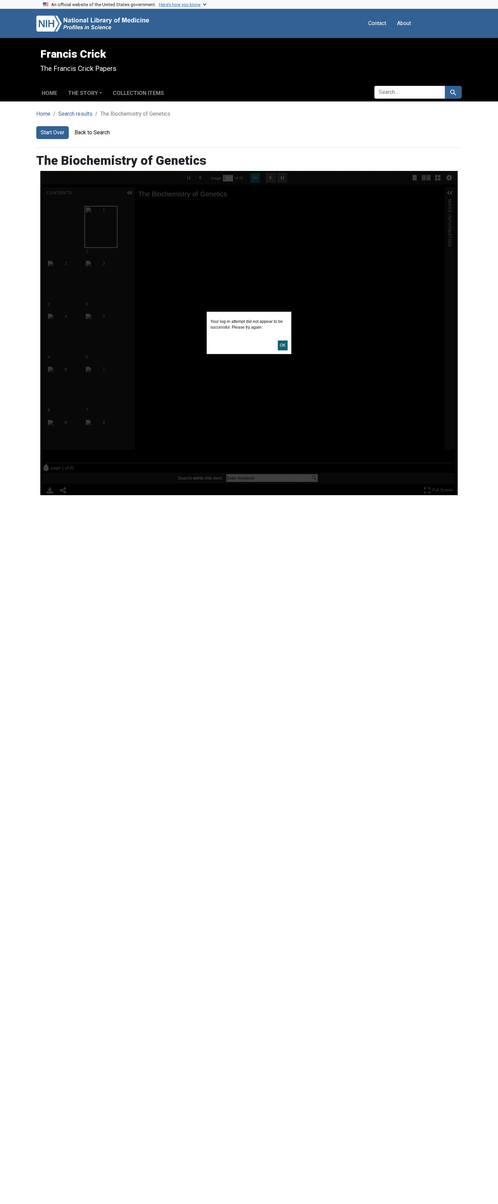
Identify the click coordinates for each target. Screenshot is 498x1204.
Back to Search (92, 132)
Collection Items (138, 93)
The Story (83, 93)
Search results (75, 114)
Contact (377, 23)
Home (49, 93)
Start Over (52, 132)
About (404, 23)
